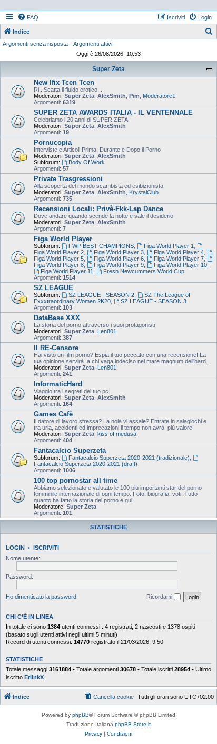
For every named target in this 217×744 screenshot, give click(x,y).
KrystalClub (144, 192)
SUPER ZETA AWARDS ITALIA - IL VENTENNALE (113, 112)
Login (15, 547)
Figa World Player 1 (169, 246)
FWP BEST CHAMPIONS (101, 246)
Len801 (106, 331)
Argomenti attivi (92, 44)
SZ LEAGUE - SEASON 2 (101, 295)
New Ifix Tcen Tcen (64, 82)
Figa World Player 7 (179, 258)
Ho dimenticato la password (41, 596)
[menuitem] (27, 17)
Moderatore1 (159, 96)
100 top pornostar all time (75, 480)
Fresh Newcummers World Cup (143, 271)
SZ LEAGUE (53, 288)
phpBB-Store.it (133, 724)
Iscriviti (46, 547)
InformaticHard (58, 384)
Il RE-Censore (56, 348)
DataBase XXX (57, 318)
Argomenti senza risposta (35, 44)
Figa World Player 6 (119, 258)
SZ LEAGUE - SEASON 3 (153, 301)
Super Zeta (108, 69)
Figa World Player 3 (119, 252)
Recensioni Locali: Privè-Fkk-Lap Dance (98, 209)
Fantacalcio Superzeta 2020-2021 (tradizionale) (129, 457)
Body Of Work (86, 162)
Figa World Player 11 (67, 271)
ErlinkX (34, 677)
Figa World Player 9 (119, 265)
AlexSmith (111, 96)
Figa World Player (63, 239)
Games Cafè (53, 414)
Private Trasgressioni (68, 179)
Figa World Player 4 (179, 252)
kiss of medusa (116, 434)
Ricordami (160, 596)
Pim (134, 96)
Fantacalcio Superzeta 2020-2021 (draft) (85, 464)
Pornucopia (53, 142)
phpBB (80, 715)
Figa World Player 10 (180, 265)
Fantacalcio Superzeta (70, 450)
